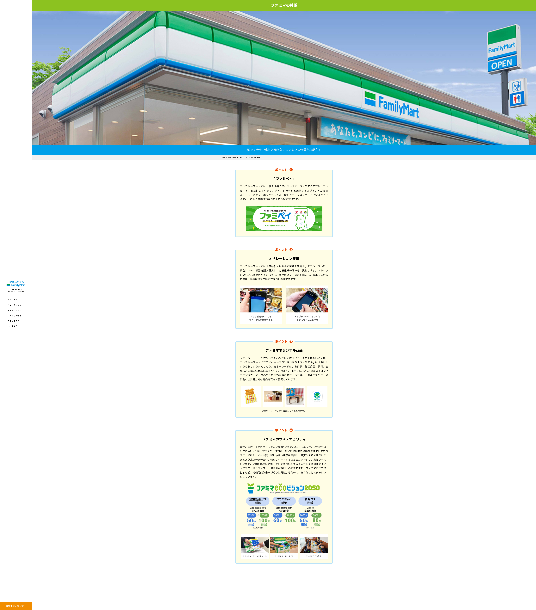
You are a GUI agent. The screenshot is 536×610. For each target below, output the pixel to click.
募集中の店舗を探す (16, 605)
